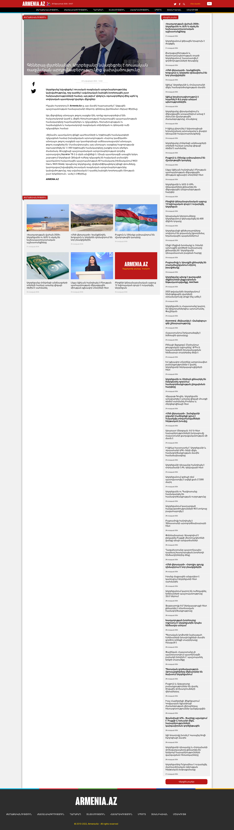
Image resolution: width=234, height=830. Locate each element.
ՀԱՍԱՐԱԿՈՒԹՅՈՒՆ (121, 814)
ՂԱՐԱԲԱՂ (75, 814)
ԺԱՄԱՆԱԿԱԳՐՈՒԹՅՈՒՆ (50, 814)
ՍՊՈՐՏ (142, 814)
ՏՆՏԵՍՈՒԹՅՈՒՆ (95, 814)
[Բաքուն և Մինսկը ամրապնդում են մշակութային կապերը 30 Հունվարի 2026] (136, 202)
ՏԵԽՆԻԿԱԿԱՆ (159, 814)
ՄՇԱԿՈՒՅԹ (179, 814)
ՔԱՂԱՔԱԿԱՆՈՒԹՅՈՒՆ (19, 814)
